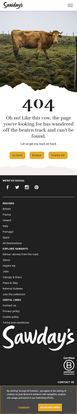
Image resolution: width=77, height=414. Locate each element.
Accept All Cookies (50, 407)
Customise (24, 407)
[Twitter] (17, 188)
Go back (17, 155)
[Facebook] (7, 188)
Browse (37, 155)
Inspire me (58, 155)
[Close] (71, 391)
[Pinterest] (36, 188)
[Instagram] (27, 188)
